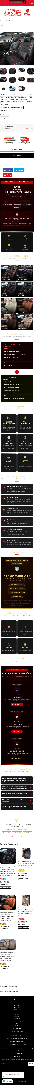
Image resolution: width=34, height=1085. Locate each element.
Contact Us (17, 1017)
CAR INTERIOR (17, 1008)
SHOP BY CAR (17, 1006)
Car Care (17, 1012)
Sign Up (31, 1062)
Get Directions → (17, 756)
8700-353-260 (20, 1030)
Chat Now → (17, 729)
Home (1, 21)
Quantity (2, 115)
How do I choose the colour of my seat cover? (16, 792)
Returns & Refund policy (17, 1019)
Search (5, 1070)
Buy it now (17, 154)
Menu (4, 3)
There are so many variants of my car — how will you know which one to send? (16, 785)
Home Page (28, 1072)
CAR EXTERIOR (17, 1010)
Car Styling (17, 1015)
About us (17, 1024)
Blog (17, 1021)
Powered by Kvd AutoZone (21, 1080)
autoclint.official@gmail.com (20, 1036)
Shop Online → (17, 702)
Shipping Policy (25, 1070)
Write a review (14, 989)
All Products (17, 1003)
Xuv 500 (8, 21)
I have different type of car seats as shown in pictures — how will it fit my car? (16, 778)
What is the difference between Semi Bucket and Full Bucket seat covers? (16, 805)
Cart (32, 4)
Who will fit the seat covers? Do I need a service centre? (16, 798)
